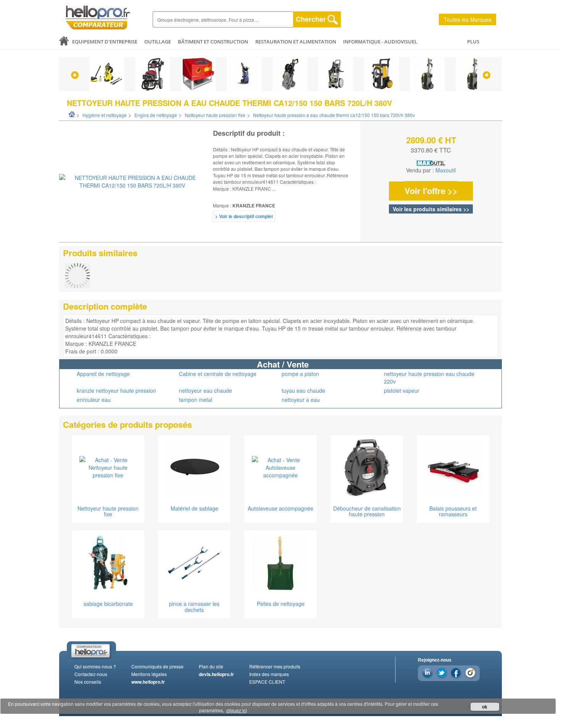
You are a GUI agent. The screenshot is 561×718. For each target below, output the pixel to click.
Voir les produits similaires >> (431, 209)
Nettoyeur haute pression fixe (215, 115)
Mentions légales (149, 674)
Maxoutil (445, 170)
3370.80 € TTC (431, 150)
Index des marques (269, 674)
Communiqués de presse (157, 666)
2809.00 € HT (431, 140)
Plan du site (211, 666)
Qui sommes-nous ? (95, 666)
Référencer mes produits (274, 666)
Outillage (157, 41)
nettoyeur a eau (301, 399)
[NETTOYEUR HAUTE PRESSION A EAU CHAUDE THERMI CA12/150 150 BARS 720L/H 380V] (132, 181)
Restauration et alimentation (295, 41)
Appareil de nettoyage (103, 373)
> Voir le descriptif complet (244, 216)
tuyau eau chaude (303, 390)
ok (484, 706)
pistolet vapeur (401, 390)
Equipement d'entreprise (104, 41)
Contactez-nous (90, 674)
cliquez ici (236, 710)
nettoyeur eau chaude (205, 390)
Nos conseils (87, 681)
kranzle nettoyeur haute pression (116, 390)
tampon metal (195, 399)
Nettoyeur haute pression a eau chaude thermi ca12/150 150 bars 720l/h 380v (334, 115)
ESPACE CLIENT (267, 681)
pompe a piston (300, 373)
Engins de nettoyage (155, 115)
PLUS (473, 41)
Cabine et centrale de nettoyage (217, 373)
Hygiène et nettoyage (104, 115)
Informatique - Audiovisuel (380, 41)
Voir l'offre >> (431, 191)
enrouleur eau (94, 399)
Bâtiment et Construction (213, 41)
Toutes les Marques (468, 19)
